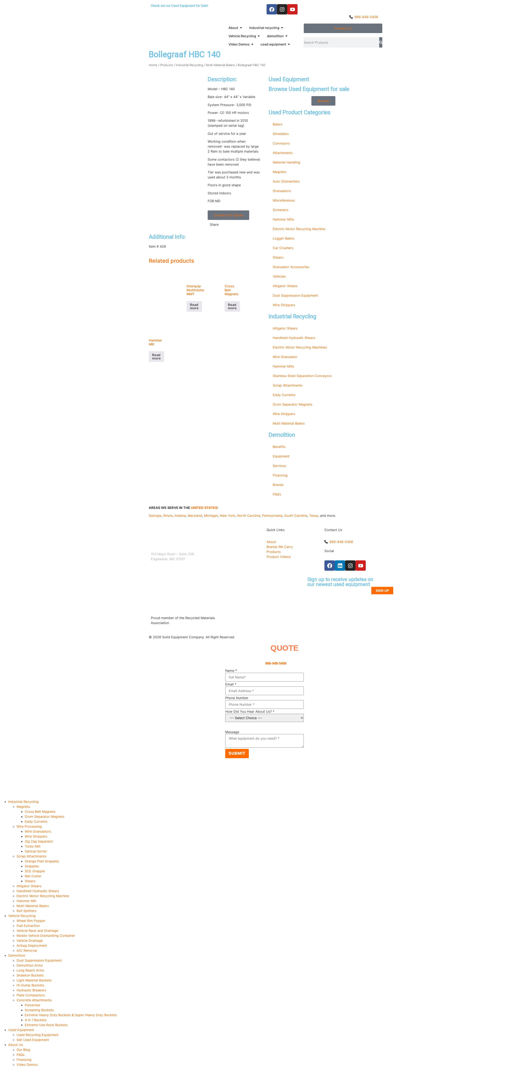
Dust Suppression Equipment (295, 295)
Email (230, 684)
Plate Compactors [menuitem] (31, 995)
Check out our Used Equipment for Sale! (179, 6)
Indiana (180, 515)
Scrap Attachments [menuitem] (31, 856)
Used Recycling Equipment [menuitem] (37, 1035)
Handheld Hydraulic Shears (294, 338)
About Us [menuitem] (15, 1045)
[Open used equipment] (289, 44)
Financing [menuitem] (24, 1059)
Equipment (281, 456)
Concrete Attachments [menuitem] (34, 1000)
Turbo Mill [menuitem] (32, 846)
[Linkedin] (340, 565)
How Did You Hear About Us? (249, 711)
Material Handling (286, 162)
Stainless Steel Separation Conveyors (302, 376)
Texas (313, 515)
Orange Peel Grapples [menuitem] (42, 861)
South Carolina (295, 515)
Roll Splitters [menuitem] (26, 911)
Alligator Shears (285, 286)
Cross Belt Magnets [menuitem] (40, 811)
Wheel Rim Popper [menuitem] (31, 921)
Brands (278, 485)
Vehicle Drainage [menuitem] (30, 940)
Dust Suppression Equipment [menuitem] (39, 960)
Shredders (281, 134)
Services (279, 466)
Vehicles (279, 276)
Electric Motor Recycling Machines (300, 347)
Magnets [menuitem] (23, 806)
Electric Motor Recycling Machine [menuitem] (43, 896)
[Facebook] (272, 9)
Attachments (282, 153)
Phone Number (236, 697)
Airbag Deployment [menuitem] (32, 945)
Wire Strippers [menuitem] (36, 836)
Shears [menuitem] (30, 881)
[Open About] (241, 27)
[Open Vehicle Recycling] (258, 35)
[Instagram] (282, 9)
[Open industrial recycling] (282, 27)
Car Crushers (283, 248)
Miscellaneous (284, 200)
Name (231, 670)
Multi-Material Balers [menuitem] (33, 906)
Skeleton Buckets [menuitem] (30, 975)
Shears (278, 257)
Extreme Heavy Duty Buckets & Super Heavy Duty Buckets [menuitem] (71, 1015)
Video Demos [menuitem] (27, 1064)
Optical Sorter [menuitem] (36, 851)
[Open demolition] (286, 35)
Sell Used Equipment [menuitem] (33, 1040)
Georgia (155, 515)
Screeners (280, 210)
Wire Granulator (285, 357)
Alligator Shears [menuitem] (29, 886)
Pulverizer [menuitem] (32, 1005)
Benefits (279, 447)
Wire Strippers (284, 305)
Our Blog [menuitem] (23, 1050)
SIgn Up (382, 590)
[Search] (380, 42)
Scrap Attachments (288, 385)
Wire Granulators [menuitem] (38, 831)
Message (232, 732)
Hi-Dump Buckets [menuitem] (30, 985)
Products (166, 65)
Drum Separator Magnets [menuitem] (44, 816)
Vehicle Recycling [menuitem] (22, 916)
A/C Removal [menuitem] (27, 950)
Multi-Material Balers (220, 65)
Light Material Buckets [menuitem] (34, 980)
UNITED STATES (204, 508)
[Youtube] (292, 9)
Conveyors (281, 143)
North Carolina (248, 515)
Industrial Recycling (189, 65)
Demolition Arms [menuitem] (30, 965)
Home (153, 65)
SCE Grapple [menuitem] (35, 871)
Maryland (195, 515)
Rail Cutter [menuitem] (33, 876)
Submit (237, 753)
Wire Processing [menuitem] (29, 826)
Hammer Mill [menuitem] (26, 901)
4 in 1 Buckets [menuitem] (35, 1020)
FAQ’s (277, 494)
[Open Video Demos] (252, 44)
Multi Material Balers (289, 423)
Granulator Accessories (291, 267)
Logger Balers (283, 238)
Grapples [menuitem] (32, 866)
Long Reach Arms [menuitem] (30, 970)
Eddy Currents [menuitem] (36, 821)
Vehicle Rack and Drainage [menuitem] (37, 931)
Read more (194, 306)
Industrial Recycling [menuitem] (23, 802)
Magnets (279, 172)
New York (227, 515)
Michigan (211, 515)
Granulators (282, 191)
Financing (280, 475)
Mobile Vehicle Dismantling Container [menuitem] (46, 935)
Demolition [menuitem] (16, 955)
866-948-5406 (275, 663)
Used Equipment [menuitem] (21, 1030)
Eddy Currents (284, 395)
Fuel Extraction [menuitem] (28, 926)
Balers (277, 124)
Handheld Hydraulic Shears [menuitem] (38, 891)
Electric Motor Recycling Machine (299, 229)
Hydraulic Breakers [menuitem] (31, 990)
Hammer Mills (283, 219)
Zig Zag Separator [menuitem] (39, 841)
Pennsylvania (272, 515)
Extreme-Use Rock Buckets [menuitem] (46, 1025)
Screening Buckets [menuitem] (39, 1010)
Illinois (168, 515)
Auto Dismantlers (286, 181)
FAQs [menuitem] (20, 1055)
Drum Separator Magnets (292, 404)
